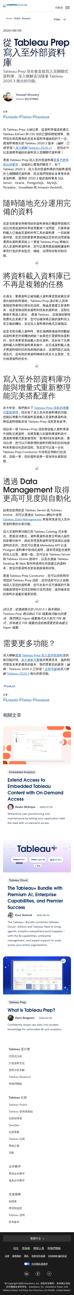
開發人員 (38, 1248)
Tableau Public (18, 1104)
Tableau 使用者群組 (21, 1111)
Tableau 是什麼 (19, 1049)
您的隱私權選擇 (39, 1263)
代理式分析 (15, 1056)
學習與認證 (15, 1208)
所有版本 (14, 1222)
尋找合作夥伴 (17, 1173)
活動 (11, 1152)
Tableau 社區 (17, 1139)
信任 (16, 1248)
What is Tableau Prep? (31, 1010)
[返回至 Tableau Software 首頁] (16, 4)
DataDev (14, 1125)
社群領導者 (15, 1118)
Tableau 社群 (18, 1098)
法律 (7, 1255)
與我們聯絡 (15, 1083)
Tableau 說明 (17, 1215)
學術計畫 (14, 1145)
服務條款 (16, 1255)
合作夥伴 (15, 1166)
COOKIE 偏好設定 (57, 1255)
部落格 (17, 18)
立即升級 (51, 669)
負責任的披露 (38, 1255)
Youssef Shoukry (27, 95)
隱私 (26, 1255)
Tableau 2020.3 (18, 674)
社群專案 (14, 1132)
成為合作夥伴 (17, 1180)
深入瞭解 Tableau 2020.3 (33, 148)
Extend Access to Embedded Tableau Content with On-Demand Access (35, 789)
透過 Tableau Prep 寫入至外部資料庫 (40, 655)
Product (26, 18)
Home (9, 18)
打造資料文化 (17, 1063)
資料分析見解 (17, 1070)
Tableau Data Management (22, 519)
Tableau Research (20, 1077)
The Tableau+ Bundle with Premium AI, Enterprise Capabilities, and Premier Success (35, 897)
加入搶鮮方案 (30, 660)
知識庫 (13, 1201)
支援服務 (15, 1194)
